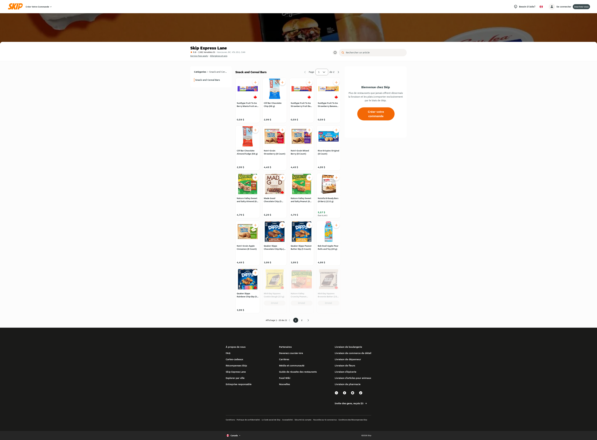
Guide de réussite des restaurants (298, 371)
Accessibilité (287, 420)
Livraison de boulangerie (348, 347)
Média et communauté (291, 365)
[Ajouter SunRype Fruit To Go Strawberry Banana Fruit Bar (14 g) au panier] (336, 82)
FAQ (228, 353)
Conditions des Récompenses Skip (352, 420)
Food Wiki (284, 378)
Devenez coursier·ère (291, 353)
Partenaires (285, 347)
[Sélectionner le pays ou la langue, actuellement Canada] (541, 6)
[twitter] (336, 394)
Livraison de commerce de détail (353, 353)
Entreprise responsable (239, 384)
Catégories (200, 71)
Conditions (230, 420)
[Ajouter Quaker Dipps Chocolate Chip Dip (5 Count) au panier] (282, 225)
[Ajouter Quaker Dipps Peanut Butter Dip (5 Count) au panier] (309, 225)
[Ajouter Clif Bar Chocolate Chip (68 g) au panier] (282, 82)
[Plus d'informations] (335, 52)
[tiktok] (361, 394)
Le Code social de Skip (271, 420)
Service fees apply (199, 55)
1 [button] (319, 72)
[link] (211, 80)
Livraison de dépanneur (348, 359)
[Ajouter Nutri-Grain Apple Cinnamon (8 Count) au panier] (255, 225)
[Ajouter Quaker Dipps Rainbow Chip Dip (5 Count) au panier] (255, 273)
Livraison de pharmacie (348, 384)
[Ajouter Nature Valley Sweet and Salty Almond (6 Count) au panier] (255, 177)
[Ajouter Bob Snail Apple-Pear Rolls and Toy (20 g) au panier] (336, 225)
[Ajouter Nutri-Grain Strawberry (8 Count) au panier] (282, 130)
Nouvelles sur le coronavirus (325, 420)
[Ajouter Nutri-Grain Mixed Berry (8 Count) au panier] (309, 130)
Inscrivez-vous (581, 6)
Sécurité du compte (303, 420)
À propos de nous (235, 347)
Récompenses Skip (236, 365)
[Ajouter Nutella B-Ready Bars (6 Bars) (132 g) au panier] (336, 177)
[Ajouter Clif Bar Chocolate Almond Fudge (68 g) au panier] (255, 130)
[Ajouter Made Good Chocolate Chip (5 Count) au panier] (282, 177)
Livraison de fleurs (345, 365)
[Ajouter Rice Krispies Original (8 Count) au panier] (336, 130)
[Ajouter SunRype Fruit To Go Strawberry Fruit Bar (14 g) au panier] (309, 82)
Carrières (284, 359)
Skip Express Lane (236, 371)
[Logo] (16, 6)
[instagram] (353, 394)
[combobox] (375, 53)
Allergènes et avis (218, 55)
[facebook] (345, 394)
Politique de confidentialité (248, 420)
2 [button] (302, 320)
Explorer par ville (235, 378)
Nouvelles (284, 384)
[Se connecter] (552, 7)
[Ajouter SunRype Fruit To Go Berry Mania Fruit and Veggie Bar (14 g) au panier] (255, 82)
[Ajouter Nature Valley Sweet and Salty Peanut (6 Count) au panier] (309, 177)
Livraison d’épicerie (345, 371)
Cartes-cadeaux (234, 359)
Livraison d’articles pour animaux (353, 378)
